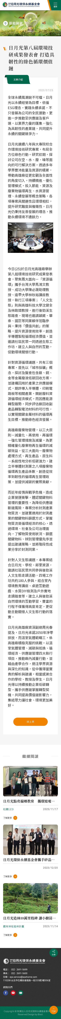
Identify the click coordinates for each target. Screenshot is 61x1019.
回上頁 (30, 721)
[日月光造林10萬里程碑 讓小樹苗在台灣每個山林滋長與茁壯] (30, 898)
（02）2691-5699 (18, 969)
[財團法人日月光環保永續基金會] (24, 961)
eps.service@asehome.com (23, 977)
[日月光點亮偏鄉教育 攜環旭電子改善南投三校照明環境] (30, 781)
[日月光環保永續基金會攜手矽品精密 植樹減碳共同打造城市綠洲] (30, 840)
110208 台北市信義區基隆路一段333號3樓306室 (27, 980)
